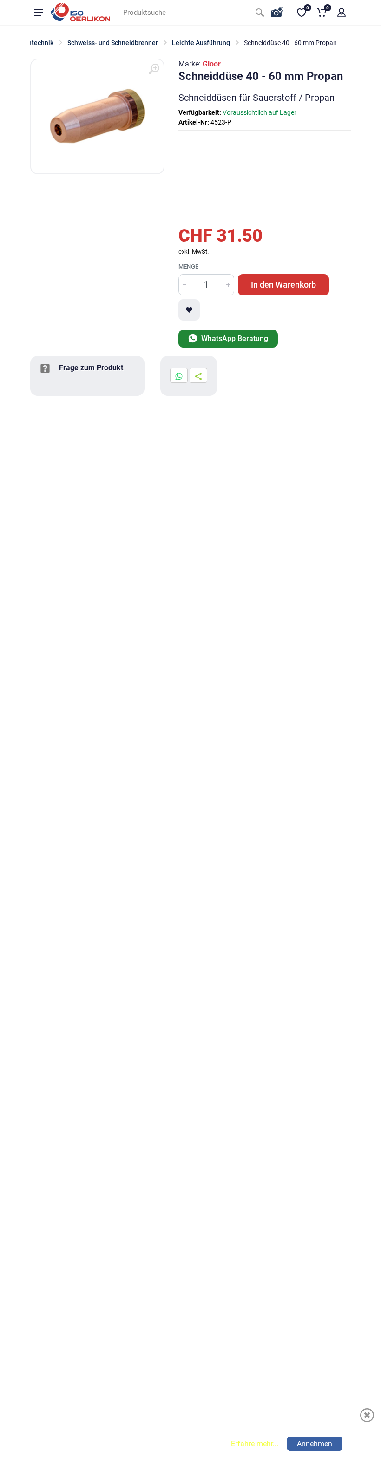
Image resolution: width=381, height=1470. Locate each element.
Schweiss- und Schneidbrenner (112, 42)
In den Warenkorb (283, 284)
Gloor (212, 63)
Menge (188, 266)
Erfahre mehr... (254, 1443)
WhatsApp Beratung (233, 338)
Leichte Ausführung (201, 42)
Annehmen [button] (314, 1443)
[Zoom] (153, 69)
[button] (341, 12)
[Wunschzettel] (189, 310)
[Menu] (38, 12)
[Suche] (259, 12)
